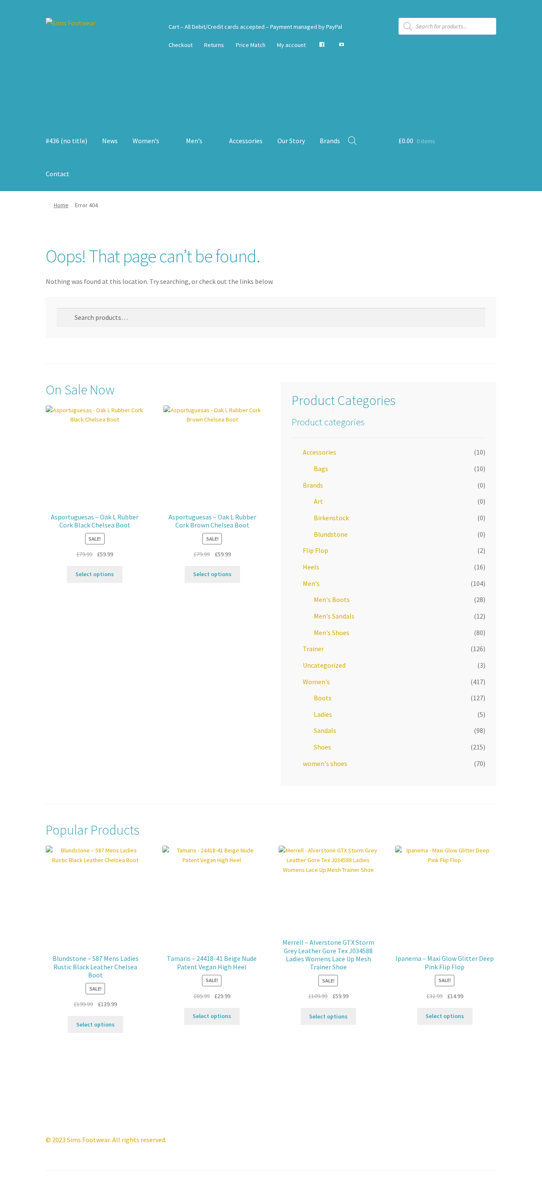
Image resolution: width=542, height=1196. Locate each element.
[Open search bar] (352, 140)
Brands (330, 140)
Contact (57, 173)
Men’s (194, 140)
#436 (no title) (66, 140)
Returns (214, 45)
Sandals (325, 730)
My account (291, 45)
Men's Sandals (334, 616)
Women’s (146, 140)
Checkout (181, 45)
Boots (323, 698)
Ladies (323, 714)
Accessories (246, 140)
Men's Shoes (331, 632)
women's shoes (325, 763)
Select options (94, 574)
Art (318, 501)
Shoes (322, 747)
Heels (311, 567)
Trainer (313, 648)
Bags (321, 468)
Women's (316, 681)
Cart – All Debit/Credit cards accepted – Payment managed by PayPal (255, 27)
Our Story (291, 140)
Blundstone (331, 534)
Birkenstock (331, 517)
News (110, 140)
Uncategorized (324, 665)
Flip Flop (315, 550)
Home (61, 205)
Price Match (250, 45)
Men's (311, 583)
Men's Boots (332, 599)
